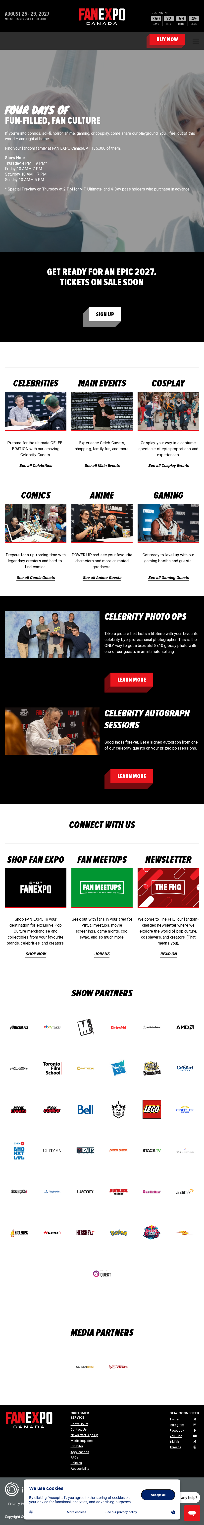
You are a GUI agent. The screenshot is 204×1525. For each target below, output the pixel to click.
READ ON (168, 954)
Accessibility (80, 1468)
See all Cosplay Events (168, 465)
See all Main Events (102, 465)
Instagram (177, 1425)
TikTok (174, 1442)
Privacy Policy (19, 1503)
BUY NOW (167, 39)
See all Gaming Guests (168, 577)
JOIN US (101, 954)
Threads (175, 1447)
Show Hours (79, 1424)
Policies (76, 1463)
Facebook (177, 1430)
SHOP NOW (35, 954)
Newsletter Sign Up (84, 1435)
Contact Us (79, 1429)
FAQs (74, 1457)
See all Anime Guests (102, 577)
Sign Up (105, 314)
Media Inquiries (82, 1441)
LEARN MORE (131, 679)
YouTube (176, 1436)
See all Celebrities (35, 465)
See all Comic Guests (35, 577)
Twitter (174, 1419)
